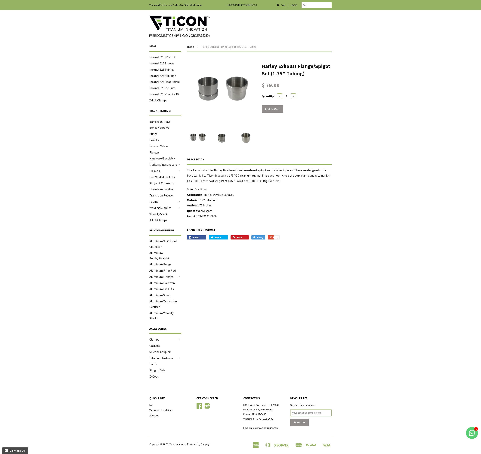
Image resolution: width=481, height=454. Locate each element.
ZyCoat (154, 376)
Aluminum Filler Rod (162, 270)
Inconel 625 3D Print (162, 57)
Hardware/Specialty (162, 158)
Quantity (268, 96)
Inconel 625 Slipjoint (162, 76)
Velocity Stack (158, 214)
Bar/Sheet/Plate (160, 121)
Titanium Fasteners (162, 358)
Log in (294, 5)
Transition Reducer (161, 195)
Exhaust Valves (158, 146)
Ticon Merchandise (161, 189)
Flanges (154, 152)
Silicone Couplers (160, 352)
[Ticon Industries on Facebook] (199, 407)
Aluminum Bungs (160, 264)
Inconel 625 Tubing (161, 69)
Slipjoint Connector (162, 183)
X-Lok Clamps (158, 100)
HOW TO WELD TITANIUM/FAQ (242, 5)
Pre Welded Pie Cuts (162, 177)
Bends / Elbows (159, 127)
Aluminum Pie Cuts (161, 289)
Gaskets (154, 345)
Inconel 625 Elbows (161, 63)
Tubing (153, 201)
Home (190, 46)
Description (195, 159)
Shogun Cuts (157, 370)
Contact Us (16, 450)
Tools (153, 364)
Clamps (154, 339)
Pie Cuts (154, 171)
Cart (282, 5)
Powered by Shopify (198, 444)
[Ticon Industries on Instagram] (207, 407)
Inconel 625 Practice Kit (164, 94)
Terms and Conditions (160, 410)
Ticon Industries (177, 444)
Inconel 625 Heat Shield (164, 82)
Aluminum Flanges (161, 277)
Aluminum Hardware (162, 283)
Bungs (153, 134)
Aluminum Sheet (160, 295)
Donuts (154, 140)
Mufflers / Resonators (163, 164)
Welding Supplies (160, 208)
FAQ (151, 405)
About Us (154, 415)
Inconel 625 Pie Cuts (162, 88)
